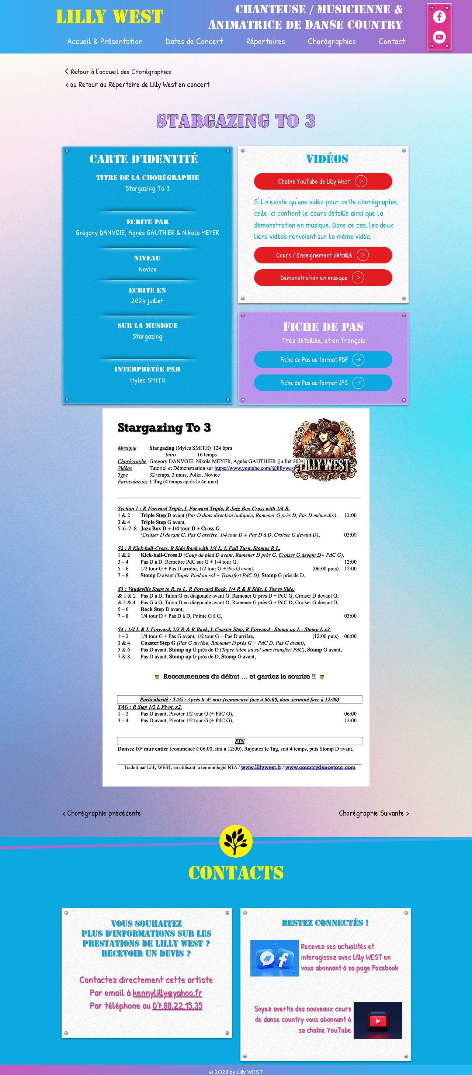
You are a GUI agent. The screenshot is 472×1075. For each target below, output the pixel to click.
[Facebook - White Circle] (439, 16)
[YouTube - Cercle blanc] (439, 37)
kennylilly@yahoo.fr (167, 992)
